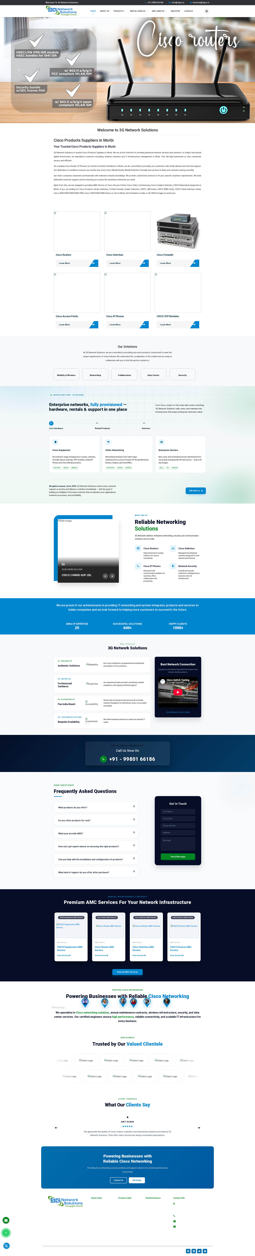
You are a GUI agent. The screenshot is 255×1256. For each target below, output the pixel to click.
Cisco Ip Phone (152, 1225)
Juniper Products (125, 1216)
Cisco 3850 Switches (154, 1234)
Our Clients (95, 1234)
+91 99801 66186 (184, 1216)
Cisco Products (152, 1204)
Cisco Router (151, 1212)
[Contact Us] (6, 1244)
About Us (95, 1208)
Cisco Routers (63, 254)
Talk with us (194, 491)
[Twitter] (199, 1251)
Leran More (64, 263)
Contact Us (118, 1180)
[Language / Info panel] (206, 11)
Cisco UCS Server (153, 1238)
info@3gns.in (178, 2)
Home (93, 1204)
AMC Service (158, 11)
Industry (94, 1225)
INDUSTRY (175, 11)
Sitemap (94, 1216)
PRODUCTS (119, 11)
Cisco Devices (151, 1208)
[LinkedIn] (194, 1251)
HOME (93, 11)
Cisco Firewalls (165, 254)
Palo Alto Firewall (125, 1229)
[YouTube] (205, 1251)
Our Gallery (95, 1212)
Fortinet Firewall (124, 1221)
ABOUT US (104, 11)
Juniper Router (124, 1238)
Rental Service (137, 11)
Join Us (94, 1229)
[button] (19, 70)
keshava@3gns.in (201, 2)
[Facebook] (188, 1251)
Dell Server (122, 1234)
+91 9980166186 (155, 2)
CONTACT (188, 11)
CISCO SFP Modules (168, 316)
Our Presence (96, 1221)
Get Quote (137, 1180)
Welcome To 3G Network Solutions (62, 2)
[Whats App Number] (6, 1233)
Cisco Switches (114, 254)
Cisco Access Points (67, 316)
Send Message (178, 856)
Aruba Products (124, 1212)
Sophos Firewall (124, 1225)
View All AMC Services (127, 972)
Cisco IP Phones (115, 316)
